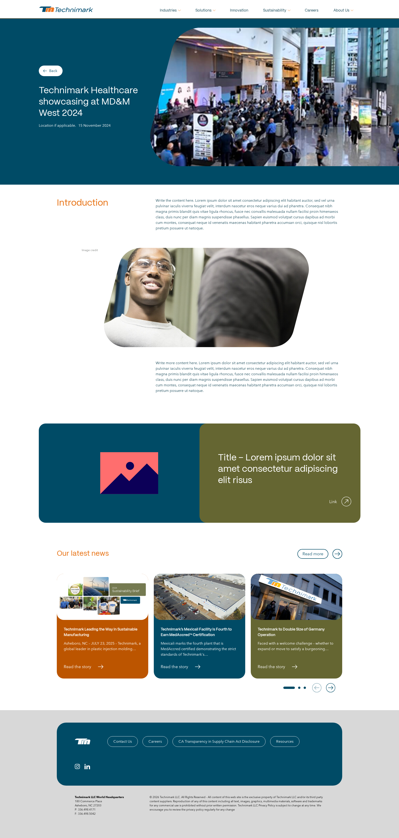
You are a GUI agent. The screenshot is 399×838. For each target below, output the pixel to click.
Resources (284, 741)
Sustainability (274, 10)
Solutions (203, 10)
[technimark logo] (67, 9)
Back (53, 71)
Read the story (77, 666)
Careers (311, 10)
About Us (341, 10)
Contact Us (122, 741)
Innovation (239, 10)
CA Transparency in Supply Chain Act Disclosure (219, 741)
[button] (316, 687)
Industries (168, 10)
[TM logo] (82, 741)
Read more (312, 553)
